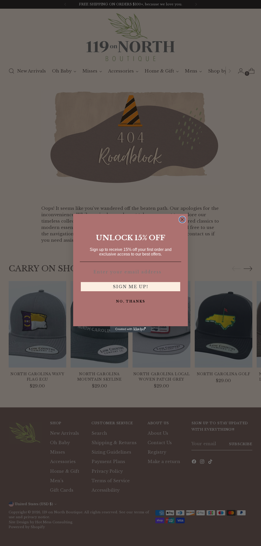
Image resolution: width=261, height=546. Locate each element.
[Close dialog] (182, 219)
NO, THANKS (130, 301)
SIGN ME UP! (130, 286)
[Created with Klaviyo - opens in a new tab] (130, 329)
